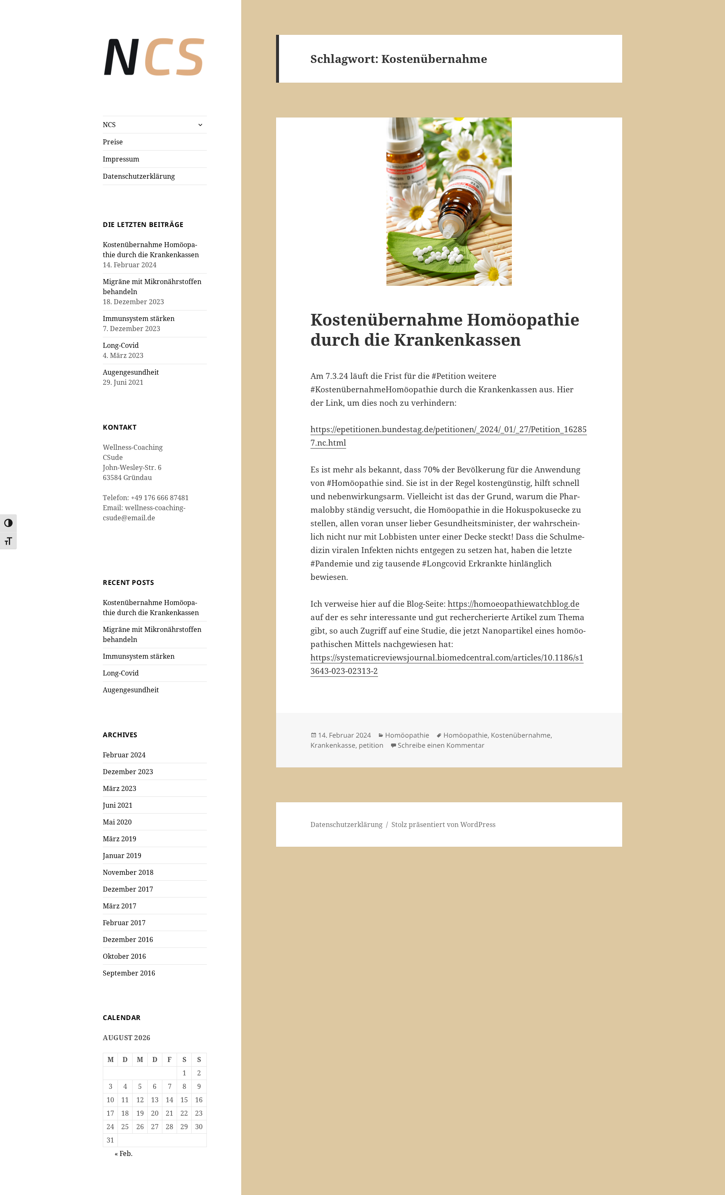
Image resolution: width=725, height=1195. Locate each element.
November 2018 (128, 872)
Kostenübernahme (520, 735)
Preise (113, 141)
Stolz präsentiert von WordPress (443, 824)
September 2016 (129, 973)
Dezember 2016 (128, 939)
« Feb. (124, 1153)
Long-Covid (121, 345)
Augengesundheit (131, 372)
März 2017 (119, 906)
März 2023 (119, 788)
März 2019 (119, 838)
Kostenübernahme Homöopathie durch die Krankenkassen (444, 329)
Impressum (121, 159)
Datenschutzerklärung (139, 176)
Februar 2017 (124, 922)
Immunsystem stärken (139, 318)
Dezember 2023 (128, 771)
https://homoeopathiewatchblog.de (513, 603)
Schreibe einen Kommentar (441, 745)
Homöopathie (407, 735)
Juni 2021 (118, 805)
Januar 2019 (122, 855)
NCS (109, 124)
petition (371, 745)
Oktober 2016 (124, 956)
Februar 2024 (124, 754)
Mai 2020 (117, 822)
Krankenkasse (332, 745)
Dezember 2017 (128, 889)
